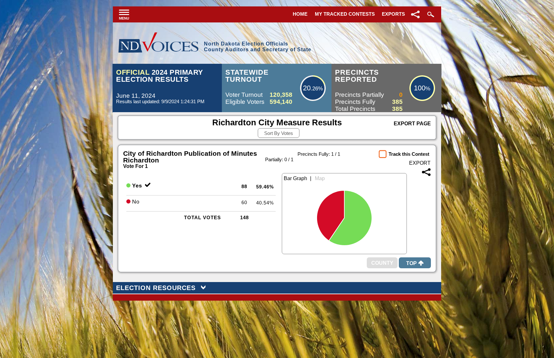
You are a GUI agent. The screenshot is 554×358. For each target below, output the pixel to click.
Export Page (412, 123)
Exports (393, 14)
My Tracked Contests (345, 14)
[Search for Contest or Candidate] (430, 14)
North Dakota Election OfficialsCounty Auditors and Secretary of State (257, 46)
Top (411, 263)
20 (307, 88)
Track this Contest (409, 154)
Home (300, 14)
